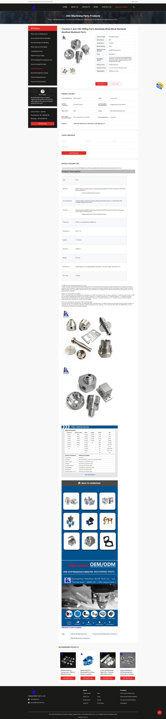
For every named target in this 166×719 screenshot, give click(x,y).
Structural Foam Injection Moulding (40, 38)
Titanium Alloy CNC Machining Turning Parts (105, 634)
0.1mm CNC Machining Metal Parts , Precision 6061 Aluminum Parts (107, 672)
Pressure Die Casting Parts (38, 81)
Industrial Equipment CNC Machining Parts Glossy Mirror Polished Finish (127, 672)
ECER (116, 714)
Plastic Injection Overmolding (39, 47)
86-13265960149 (44, 115)
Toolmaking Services (36, 51)
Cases (98, 696)
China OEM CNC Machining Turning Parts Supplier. (61, 714)
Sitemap (99, 700)
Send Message (73, 153)
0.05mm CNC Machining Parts (79, 634)
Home (50, 19)
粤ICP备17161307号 (83, 717)
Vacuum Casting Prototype (38, 64)
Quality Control (86, 700)
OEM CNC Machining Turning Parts (80, 638)
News (98, 693)
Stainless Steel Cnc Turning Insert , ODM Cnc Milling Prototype (68, 672)
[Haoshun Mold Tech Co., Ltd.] (34, 7)
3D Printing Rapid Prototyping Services (41, 60)
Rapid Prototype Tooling (37, 55)
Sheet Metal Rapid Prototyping (39, 73)
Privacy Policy (100, 703)
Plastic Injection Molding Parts (39, 34)
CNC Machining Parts (59, 19)
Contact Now (43, 124)
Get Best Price (101, 84)
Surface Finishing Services (38, 77)
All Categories (123, 703)
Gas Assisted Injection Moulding (40, 42)
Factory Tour (86, 696)
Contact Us (85, 703)
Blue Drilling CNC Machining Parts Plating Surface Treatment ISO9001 (87, 672)
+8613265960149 (42, 118)
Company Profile (87, 693)
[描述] (134, 7)
